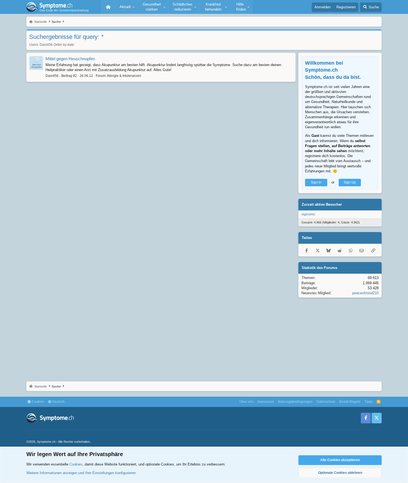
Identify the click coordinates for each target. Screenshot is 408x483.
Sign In (316, 182)
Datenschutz (325, 402)
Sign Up (350, 182)
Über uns (246, 402)
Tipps (368, 402)
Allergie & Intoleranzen (124, 76)
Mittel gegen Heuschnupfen (70, 58)
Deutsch (58, 402)
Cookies (37, 402)
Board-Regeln (350, 402)
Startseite (108, 7)
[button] (126, 7)
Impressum (265, 402)
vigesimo (308, 214)
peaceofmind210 (365, 293)
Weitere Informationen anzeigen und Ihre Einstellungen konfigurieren (81, 473)
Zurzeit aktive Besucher (322, 204)
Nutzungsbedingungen (295, 402)
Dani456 (46, 45)
